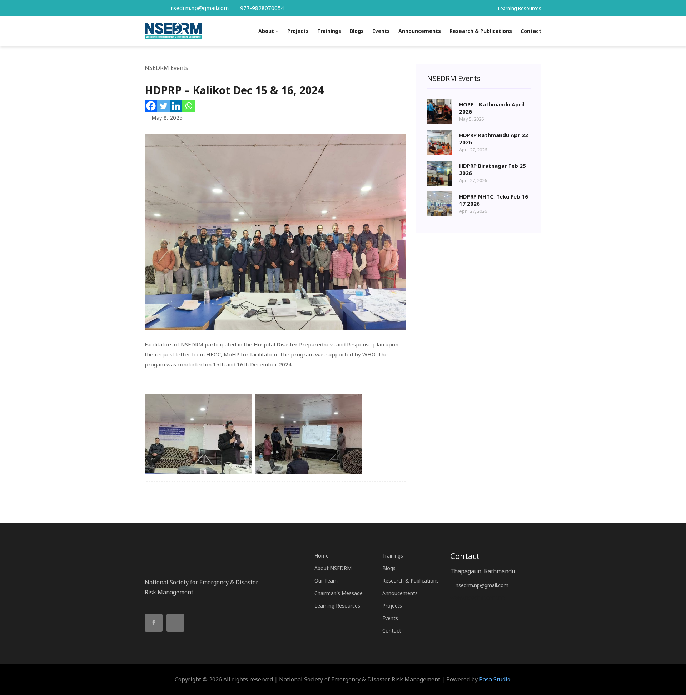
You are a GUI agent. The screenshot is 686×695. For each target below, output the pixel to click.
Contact (531, 31)
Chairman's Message (338, 593)
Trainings (329, 31)
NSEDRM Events (166, 68)
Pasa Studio (495, 679)
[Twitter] (163, 106)
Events (381, 31)
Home (321, 555)
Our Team (326, 580)
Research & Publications (480, 31)
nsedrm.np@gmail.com (199, 7)
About (266, 31)
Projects (298, 31)
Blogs (357, 31)
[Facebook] (151, 106)
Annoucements (400, 593)
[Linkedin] (176, 106)
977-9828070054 (261, 7)
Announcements (419, 31)
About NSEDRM (333, 568)
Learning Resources (519, 8)
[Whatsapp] (188, 106)
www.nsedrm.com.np (477, 597)
